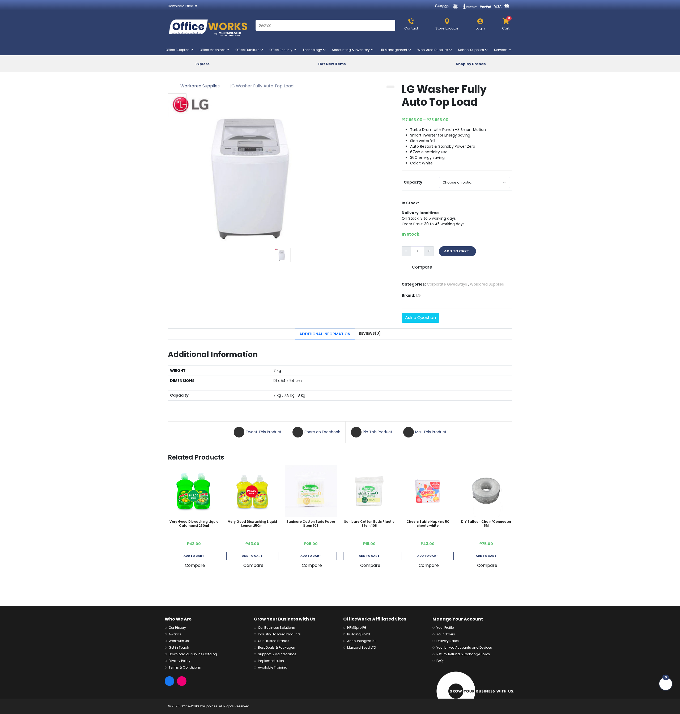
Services (502, 50)
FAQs (440, 660)
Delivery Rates (447, 641)
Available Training (272, 667)
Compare (422, 267)
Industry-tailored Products (279, 634)
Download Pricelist (182, 6)
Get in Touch (179, 647)
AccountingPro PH (361, 641)
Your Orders (445, 634)
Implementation (271, 660)
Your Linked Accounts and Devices (464, 647)
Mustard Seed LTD (361, 647)
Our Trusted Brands (273, 641)
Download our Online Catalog (193, 654)
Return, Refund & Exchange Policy (463, 654)
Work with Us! (179, 641)
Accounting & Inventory (352, 50)
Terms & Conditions (185, 667)
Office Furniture (248, 50)
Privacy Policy (179, 660)
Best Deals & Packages (276, 647)
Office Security (282, 50)
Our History (177, 627)
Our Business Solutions (276, 627)
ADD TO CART (457, 251)
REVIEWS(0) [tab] (370, 333)
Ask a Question (420, 317)
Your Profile (445, 627)
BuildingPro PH (358, 634)
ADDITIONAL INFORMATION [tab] (324, 334)
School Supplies (472, 50)
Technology (313, 50)
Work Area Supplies (433, 50)
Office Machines (213, 50)
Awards (175, 634)
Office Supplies (178, 50)
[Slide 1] (283, 255)
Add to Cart (194, 556)
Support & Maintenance (277, 654)
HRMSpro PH (356, 627)
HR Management (394, 50)
